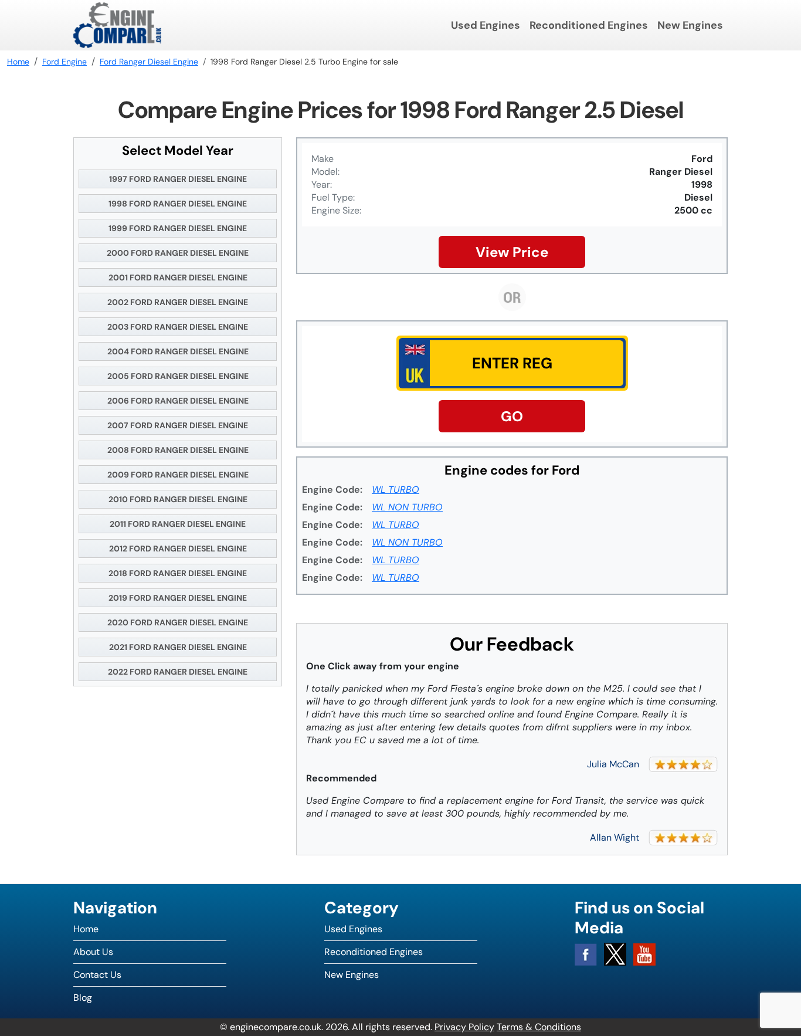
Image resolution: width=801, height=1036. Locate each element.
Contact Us (97, 975)
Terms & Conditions (539, 1027)
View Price (512, 252)
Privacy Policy (464, 1027)
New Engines (690, 25)
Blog (82, 997)
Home (86, 929)
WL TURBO (395, 489)
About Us (93, 952)
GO (512, 416)
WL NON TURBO (407, 507)
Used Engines (485, 25)
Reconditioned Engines (589, 25)
